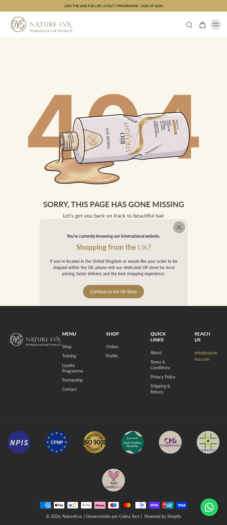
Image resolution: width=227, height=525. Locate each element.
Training (69, 355)
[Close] (179, 227)
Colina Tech (129, 516)
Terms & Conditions (160, 364)
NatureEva (72, 516)
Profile (112, 355)
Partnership (72, 380)
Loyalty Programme (72, 368)
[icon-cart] (202, 24)
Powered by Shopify (163, 516)
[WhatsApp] (209, 507)
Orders (112, 346)
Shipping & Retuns (160, 388)
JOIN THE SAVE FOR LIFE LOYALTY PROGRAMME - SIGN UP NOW (113, 6)
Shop (67, 346)
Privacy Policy (162, 376)
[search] (189, 24)
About (156, 352)
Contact (69, 389)
